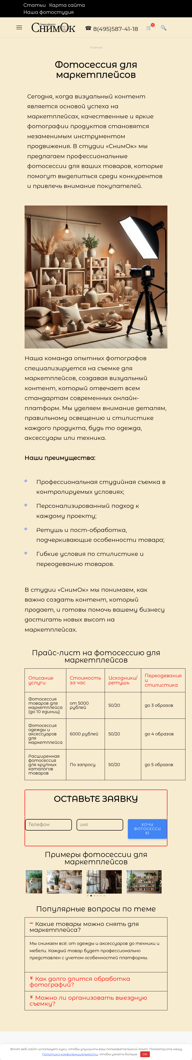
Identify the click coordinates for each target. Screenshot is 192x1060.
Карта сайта (67, 5)
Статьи (34, 5)
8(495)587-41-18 (115, 28)
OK (145, 1054)
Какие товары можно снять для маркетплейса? (84, 926)
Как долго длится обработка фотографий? (80, 981)
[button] (31, 882)
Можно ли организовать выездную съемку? (88, 1000)
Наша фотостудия (48, 12)
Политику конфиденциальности (70, 1054)
